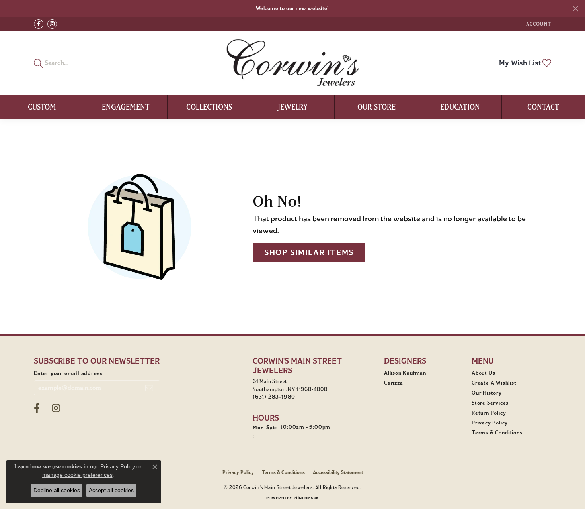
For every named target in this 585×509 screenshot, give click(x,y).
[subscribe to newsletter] (149, 388)
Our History (487, 393)
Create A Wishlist (494, 383)
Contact (543, 106)
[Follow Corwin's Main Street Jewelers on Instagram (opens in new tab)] (52, 24)
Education (460, 106)
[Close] (575, 9)
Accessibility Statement (338, 472)
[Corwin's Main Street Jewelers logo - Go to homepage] (292, 63)
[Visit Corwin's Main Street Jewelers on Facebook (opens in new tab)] (38, 24)
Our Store (376, 106)
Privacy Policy (490, 423)
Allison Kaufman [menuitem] (405, 373)
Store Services (490, 403)
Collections (209, 106)
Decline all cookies (56, 490)
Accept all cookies (111, 490)
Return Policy (489, 413)
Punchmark (306, 498)
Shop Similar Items (309, 252)
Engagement (126, 106)
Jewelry (293, 106)
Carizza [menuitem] (393, 383)
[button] (538, 24)
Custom (42, 106)
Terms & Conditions (497, 433)
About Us (483, 373)
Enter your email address (68, 373)
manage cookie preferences (77, 475)
